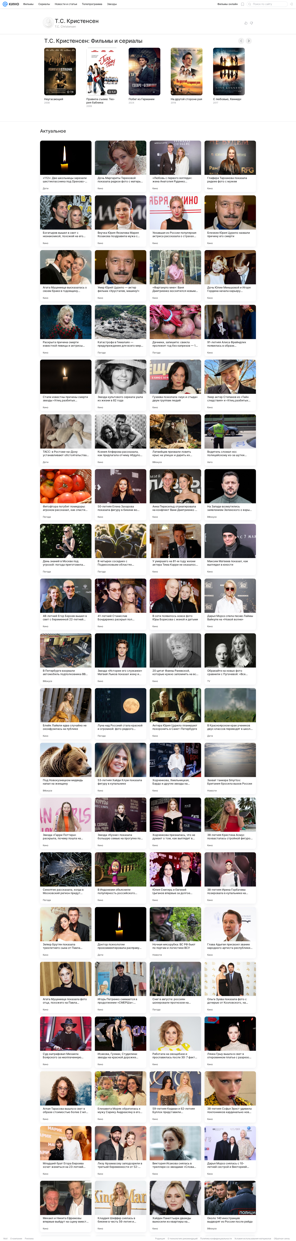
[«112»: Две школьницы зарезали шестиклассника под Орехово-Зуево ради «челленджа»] (65, 166)
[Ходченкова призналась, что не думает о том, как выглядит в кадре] (175, 823)
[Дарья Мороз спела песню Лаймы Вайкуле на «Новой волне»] (230, 604)
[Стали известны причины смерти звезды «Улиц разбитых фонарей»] (65, 385)
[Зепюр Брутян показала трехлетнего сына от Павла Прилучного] (65, 932)
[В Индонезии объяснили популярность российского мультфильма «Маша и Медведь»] (120, 878)
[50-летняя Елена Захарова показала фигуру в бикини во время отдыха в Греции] (120, 494)
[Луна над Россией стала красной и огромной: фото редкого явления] (120, 713)
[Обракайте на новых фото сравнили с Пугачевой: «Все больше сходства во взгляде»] (230, 659)
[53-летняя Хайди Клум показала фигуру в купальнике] (120, 768)
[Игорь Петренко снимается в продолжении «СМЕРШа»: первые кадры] (120, 987)
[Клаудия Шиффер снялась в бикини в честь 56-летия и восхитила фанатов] (120, 1206)
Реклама (29, 1238)
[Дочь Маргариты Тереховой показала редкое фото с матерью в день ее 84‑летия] (120, 166)
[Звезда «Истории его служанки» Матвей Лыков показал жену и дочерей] (120, 659)
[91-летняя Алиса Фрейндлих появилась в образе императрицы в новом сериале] (230, 330)
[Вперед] (249, 41)
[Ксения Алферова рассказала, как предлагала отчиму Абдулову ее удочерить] (120, 440)
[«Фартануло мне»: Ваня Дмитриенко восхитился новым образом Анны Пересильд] (175, 275)
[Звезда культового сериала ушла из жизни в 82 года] (120, 385)
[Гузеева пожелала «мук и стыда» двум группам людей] (175, 385)
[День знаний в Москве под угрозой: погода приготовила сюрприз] (65, 549)
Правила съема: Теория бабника (100, 100)
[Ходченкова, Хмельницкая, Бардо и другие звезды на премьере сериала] (175, 768)
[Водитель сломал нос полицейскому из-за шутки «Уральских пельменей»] (230, 440)
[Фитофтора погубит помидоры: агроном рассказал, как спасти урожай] (65, 494)
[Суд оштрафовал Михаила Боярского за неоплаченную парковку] (65, 1042)
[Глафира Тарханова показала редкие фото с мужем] (230, 166)
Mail (5, 1238)
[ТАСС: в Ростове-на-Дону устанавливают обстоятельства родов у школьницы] (65, 440)
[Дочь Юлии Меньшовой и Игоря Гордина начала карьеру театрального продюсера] (230, 275)
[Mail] (5, 4)
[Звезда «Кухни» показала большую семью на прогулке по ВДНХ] (120, 823)
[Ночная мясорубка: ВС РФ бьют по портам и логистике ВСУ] (175, 932)
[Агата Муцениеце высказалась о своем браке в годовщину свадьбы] (65, 275)
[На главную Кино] (13, 4)
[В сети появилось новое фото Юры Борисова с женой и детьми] (175, 604)
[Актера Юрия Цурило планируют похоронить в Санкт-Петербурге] (175, 713)
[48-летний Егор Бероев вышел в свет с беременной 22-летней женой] (65, 604)
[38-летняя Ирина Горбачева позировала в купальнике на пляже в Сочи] (230, 878)
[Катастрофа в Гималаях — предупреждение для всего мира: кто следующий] (120, 330)
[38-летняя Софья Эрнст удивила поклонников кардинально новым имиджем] (230, 1097)
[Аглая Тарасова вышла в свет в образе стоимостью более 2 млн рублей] (65, 1097)
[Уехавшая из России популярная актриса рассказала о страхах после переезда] (175, 221)
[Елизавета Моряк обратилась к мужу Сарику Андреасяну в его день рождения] (120, 1097)
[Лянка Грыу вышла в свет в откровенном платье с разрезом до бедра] (230, 1042)
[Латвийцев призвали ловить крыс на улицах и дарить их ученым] (175, 440)
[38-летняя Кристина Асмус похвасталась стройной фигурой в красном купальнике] (230, 823)
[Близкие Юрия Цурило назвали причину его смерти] (230, 221)
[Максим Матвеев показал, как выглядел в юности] (230, 549)
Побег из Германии (142, 99)
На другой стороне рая (186, 99)
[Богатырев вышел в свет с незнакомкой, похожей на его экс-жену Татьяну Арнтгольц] (65, 221)
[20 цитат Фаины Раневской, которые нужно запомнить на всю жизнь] (175, 659)
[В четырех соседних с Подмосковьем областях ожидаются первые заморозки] (120, 549)
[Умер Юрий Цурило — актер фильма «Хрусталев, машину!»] (120, 275)
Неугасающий (53, 99)
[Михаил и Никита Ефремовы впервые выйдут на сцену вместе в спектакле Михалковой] (65, 1206)
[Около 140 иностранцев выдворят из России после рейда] (230, 1206)
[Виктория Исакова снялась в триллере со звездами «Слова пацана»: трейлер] (175, 1151)
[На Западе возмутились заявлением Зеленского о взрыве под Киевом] (230, 494)
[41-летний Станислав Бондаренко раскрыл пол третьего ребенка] (120, 604)
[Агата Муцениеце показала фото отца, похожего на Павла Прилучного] (65, 987)
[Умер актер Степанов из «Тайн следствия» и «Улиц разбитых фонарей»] (230, 385)
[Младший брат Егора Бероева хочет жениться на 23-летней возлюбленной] (65, 1151)
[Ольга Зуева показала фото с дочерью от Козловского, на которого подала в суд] (230, 987)
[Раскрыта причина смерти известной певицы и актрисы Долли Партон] (65, 330)
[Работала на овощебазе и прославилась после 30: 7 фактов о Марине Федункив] (175, 1042)
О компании (16, 1238)
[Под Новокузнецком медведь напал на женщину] (65, 768)
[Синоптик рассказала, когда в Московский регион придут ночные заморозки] (65, 878)
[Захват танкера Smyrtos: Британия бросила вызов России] (230, 768)
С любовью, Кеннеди (227, 99)
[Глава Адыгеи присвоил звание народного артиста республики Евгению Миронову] (230, 932)
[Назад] (241, 41)
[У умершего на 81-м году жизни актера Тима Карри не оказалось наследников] (175, 549)
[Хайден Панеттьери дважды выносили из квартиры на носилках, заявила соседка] (175, 1206)
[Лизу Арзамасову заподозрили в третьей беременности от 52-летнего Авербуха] (120, 1151)
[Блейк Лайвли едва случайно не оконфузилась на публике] (65, 713)
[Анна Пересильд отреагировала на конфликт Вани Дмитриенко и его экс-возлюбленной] (175, 494)
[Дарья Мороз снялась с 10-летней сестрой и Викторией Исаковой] (230, 1151)
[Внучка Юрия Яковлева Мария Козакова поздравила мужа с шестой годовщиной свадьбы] (120, 221)
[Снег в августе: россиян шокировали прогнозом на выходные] (175, 987)
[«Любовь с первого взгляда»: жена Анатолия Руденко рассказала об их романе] (175, 166)
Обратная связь (282, 1238)
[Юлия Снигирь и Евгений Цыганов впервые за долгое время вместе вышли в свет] (175, 878)
